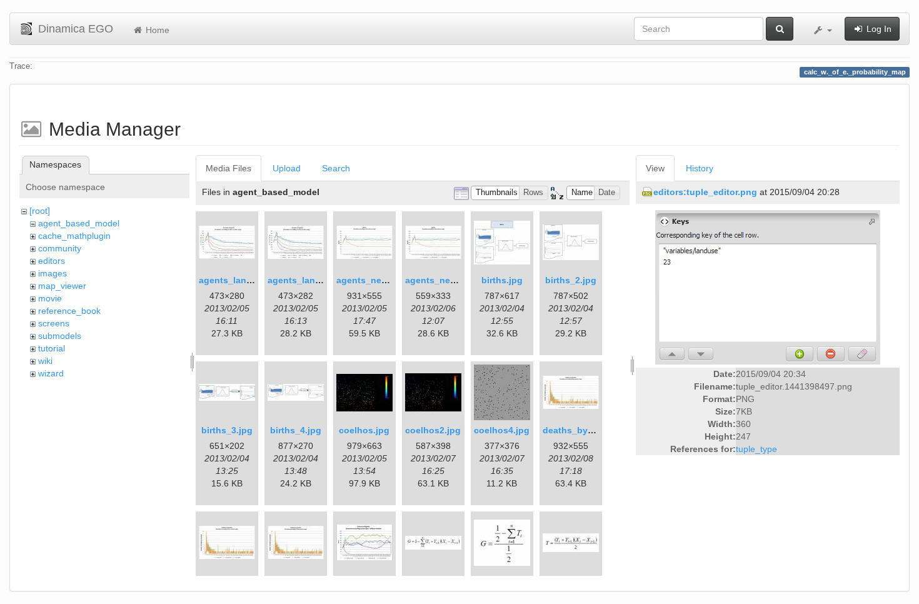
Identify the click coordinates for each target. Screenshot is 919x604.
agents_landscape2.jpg (318, 280)
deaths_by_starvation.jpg (597, 430)
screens (53, 323)
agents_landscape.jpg (246, 280)
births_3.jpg (227, 430)
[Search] (779, 29)
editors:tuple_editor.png (705, 192)
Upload (287, 168)
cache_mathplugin (74, 236)
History (699, 168)
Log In (877, 29)
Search (336, 168)
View (655, 168)
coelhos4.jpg (502, 430)
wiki (45, 361)
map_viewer (62, 286)
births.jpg (502, 280)
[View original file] (767, 287)
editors (51, 261)
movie (50, 298)
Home (156, 30)
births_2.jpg (570, 280)
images (52, 273)
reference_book (69, 311)
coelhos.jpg (364, 430)
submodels (59, 336)
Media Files (228, 168)
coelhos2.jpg (433, 430)
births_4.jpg (295, 430)
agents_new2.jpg (441, 280)
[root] (39, 211)
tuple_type (756, 449)
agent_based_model (78, 223)
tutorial (51, 348)
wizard (51, 373)
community (59, 248)
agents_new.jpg (370, 280)
